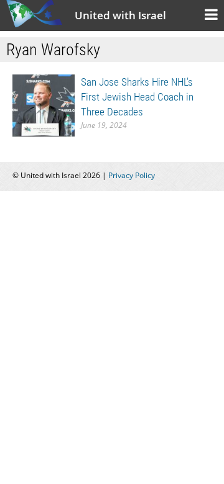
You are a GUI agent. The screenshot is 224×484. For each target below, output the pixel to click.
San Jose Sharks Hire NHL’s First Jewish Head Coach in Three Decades (137, 97)
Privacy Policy (131, 175)
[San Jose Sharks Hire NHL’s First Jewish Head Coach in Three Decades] (43, 104)
